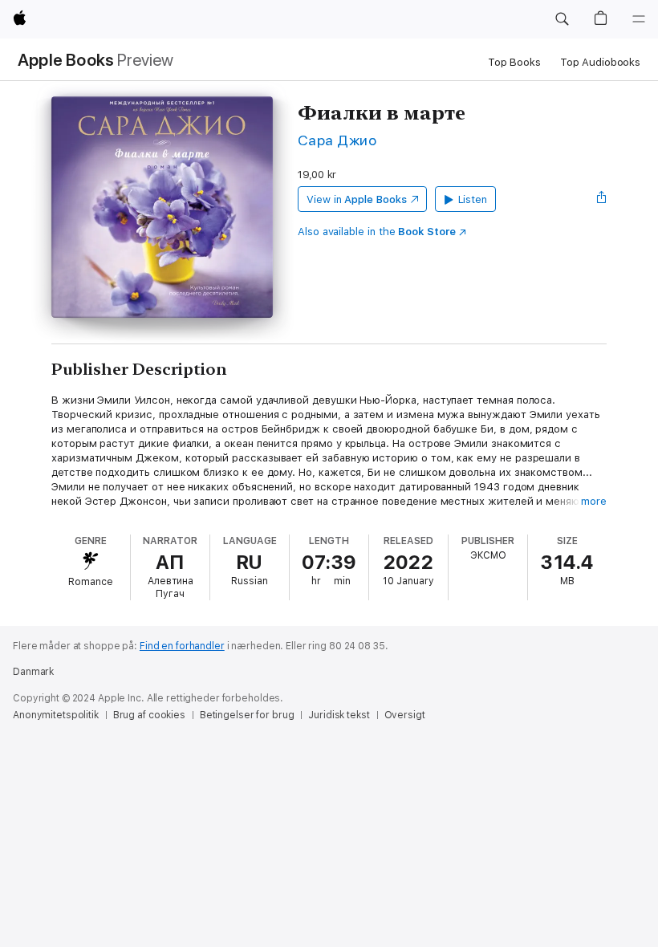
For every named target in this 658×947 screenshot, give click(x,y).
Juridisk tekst (338, 715)
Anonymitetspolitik (56, 715)
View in (357, 199)
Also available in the (377, 232)
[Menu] (638, 19)
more (594, 501)
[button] (561, 19)
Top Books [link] (514, 62)
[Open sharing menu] (602, 199)
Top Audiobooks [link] (600, 62)
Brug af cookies (149, 715)
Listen (473, 199)
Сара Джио (337, 140)
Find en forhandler (182, 646)
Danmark (33, 671)
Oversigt (404, 715)
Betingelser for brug (247, 715)
